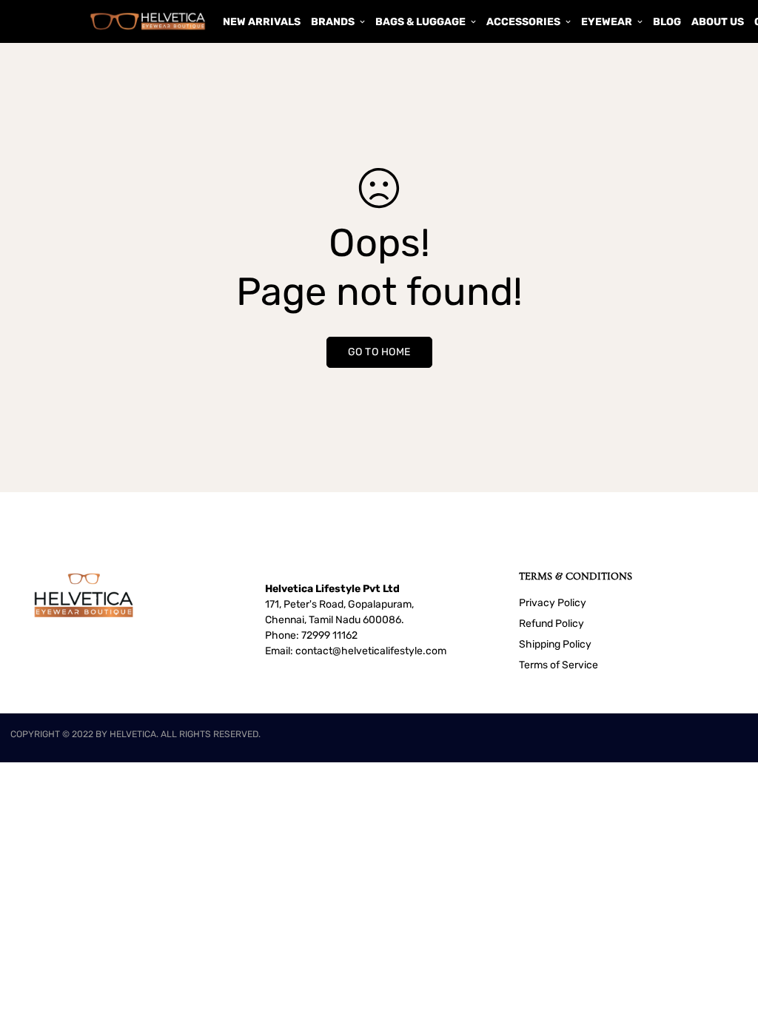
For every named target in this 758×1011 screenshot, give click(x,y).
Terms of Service (558, 665)
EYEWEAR (606, 22)
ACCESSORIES (523, 22)
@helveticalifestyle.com (389, 651)
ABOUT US (717, 22)
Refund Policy (551, 623)
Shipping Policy (555, 644)
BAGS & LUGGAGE (420, 22)
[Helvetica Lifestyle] (148, 21)
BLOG (667, 22)
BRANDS (333, 22)
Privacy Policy (552, 603)
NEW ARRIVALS (262, 22)
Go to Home (379, 352)
